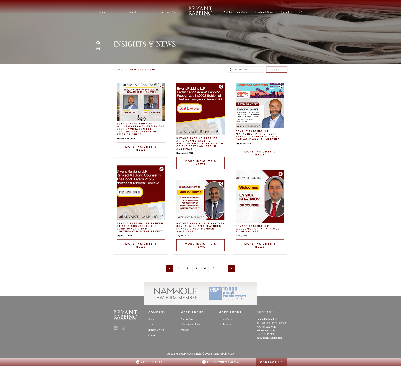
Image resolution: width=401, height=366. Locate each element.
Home (102, 12)
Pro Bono (185, 329)
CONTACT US (271, 362)
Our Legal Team (168, 12)
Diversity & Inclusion (190, 324)
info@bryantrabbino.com (223, 362)
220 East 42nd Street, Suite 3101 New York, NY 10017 (272, 324)
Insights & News (264, 12)
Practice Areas (187, 319)
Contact (152, 335)
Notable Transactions (236, 12)
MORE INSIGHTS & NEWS (141, 148)
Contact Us (286, 12)
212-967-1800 (151, 362)
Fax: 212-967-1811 (265, 334)
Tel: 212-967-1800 (266, 330)
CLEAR (277, 69)
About (132, 12)
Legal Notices (225, 324)
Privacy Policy (225, 319)
